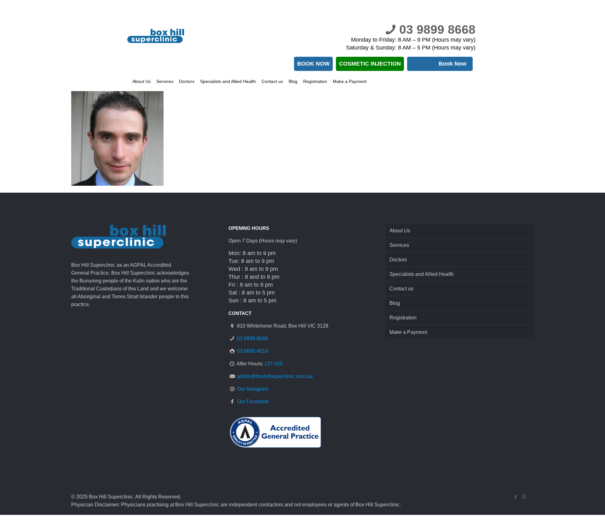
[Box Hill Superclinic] (163, 36)
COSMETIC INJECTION (370, 64)
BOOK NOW (313, 64)
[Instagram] (524, 496)
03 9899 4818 (252, 351)
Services (399, 245)
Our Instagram (252, 389)
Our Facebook (253, 401)
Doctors (398, 259)
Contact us (401, 288)
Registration (403, 317)
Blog (394, 303)
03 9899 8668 (437, 29)
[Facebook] (515, 496)
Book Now (452, 64)
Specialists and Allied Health (421, 274)
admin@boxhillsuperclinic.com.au (275, 376)
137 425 (273, 363)
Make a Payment (408, 332)
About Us (399, 230)
